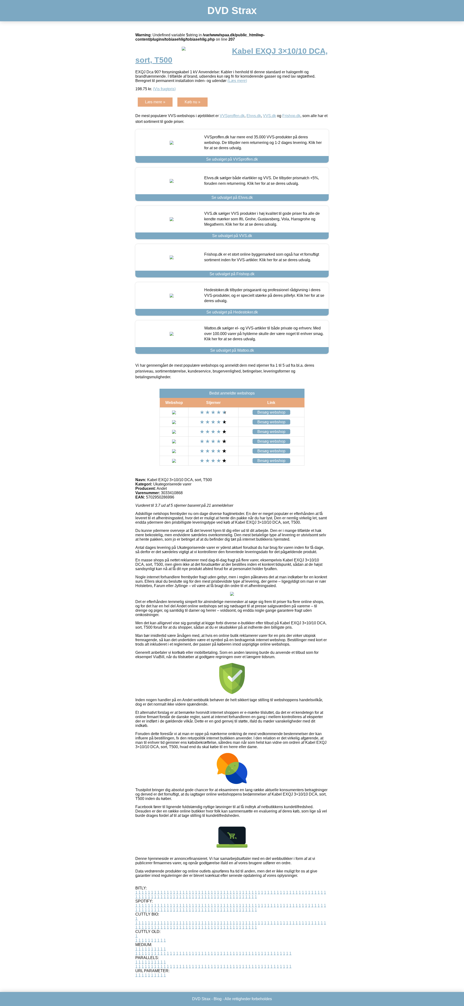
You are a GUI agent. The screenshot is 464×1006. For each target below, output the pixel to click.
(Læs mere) (237, 81)
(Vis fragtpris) (164, 89)
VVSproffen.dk (232, 116)
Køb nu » (192, 102)
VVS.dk (269, 116)
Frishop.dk (291, 116)
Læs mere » (155, 102)
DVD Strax (232, 10)
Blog (218, 999)
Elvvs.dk (253, 116)
